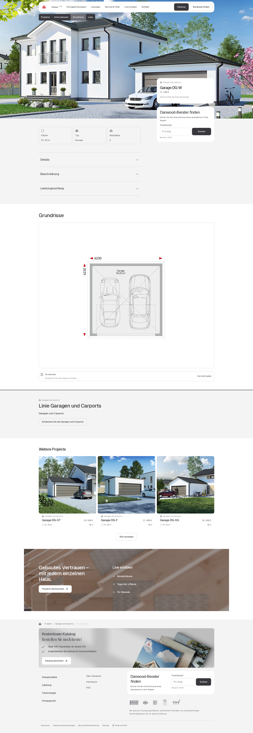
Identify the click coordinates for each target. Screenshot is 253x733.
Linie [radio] (90, 17)
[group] (67, 17)
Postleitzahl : (166, 125)
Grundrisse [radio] (78, 17)
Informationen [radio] (61, 17)
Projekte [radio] (45, 17)
